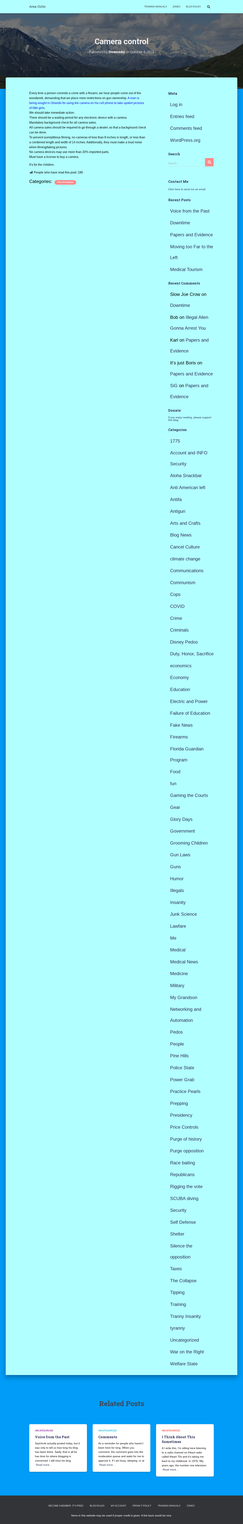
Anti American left (187, 487)
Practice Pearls (185, 1091)
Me (173, 938)
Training (178, 1304)
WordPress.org (185, 140)
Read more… (44, 1464)
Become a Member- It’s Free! (66, 1505)
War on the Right (187, 1351)
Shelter (177, 1233)
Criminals (179, 630)
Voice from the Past (190, 211)
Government (182, 831)
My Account (118, 1505)
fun (173, 783)
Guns (175, 866)
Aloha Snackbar (186, 475)
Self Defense (183, 1222)
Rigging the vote (186, 1186)
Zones (176, 6)
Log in (176, 104)
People (177, 1043)
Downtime (180, 222)
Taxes (176, 1268)
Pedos (176, 1032)
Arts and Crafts (185, 523)
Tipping (177, 1292)
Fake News (181, 725)
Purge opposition (187, 1150)
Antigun (177, 511)
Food (175, 771)
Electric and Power (189, 701)
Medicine (179, 973)
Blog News (181, 534)
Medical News (184, 961)
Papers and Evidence (191, 234)
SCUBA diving (184, 1198)
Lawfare (178, 926)
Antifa (176, 499)
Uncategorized (65, 182)
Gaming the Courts (189, 795)
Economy (179, 677)
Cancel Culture (185, 546)
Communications (187, 570)
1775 (175, 441)
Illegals (177, 890)
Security (178, 1210)
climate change (185, 558)
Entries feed (182, 116)
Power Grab (182, 1079)
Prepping (179, 1103)
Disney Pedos (184, 642)
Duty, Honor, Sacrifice (192, 653)
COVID (177, 606)
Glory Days (181, 819)
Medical (177, 949)
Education (180, 689)
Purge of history (186, 1139)
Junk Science (183, 914)
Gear (175, 807)
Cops (175, 594)
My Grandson (183, 997)
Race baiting (182, 1162)
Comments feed (186, 128)
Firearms (179, 736)
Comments (107, 1437)
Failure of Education (190, 713)
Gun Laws (180, 854)
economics (181, 665)
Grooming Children (189, 843)
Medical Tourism (186, 269)
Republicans (182, 1174)
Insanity (178, 902)
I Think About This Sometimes (178, 1439)
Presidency (181, 1115)
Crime (176, 618)
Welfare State (184, 1363)
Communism (182, 582)
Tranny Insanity (185, 1316)
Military (177, 985)
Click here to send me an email (186, 189)
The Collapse (183, 1280)
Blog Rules (193, 6)
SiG (174, 385)
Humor (177, 878)
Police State (182, 1067)
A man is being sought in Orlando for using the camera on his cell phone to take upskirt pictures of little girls (86, 103)
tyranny (177, 1328)
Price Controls (184, 1127)
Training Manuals (155, 6)
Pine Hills (179, 1055)
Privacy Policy (142, 1505)
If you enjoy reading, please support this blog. (189, 419)
